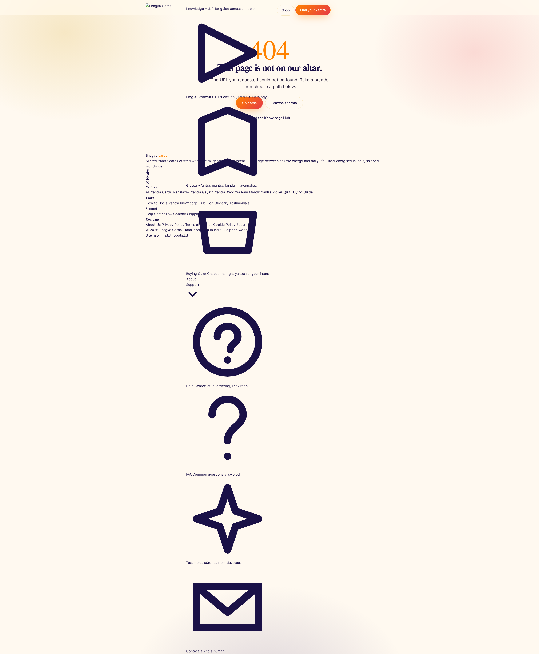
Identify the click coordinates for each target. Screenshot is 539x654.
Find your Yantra (313, 10)
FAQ (169, 214)
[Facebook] (269, 175)
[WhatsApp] (269, 182)
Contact (179, 214)
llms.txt (165, 235)
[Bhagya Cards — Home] (162, 7)
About (191, 279)
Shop (286, 10)
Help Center (155, 214)
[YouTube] (269, 179)
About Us (153, 224)
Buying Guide (302, 192)
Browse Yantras (284, 103)
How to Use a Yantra (162, 203)
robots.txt (180, 235)
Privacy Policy (173, 224)
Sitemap (152, 235)
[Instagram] (269, 171)
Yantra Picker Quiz (276, 192)
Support (192, 284)
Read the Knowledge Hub (269, 118)
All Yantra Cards (159, 192)
